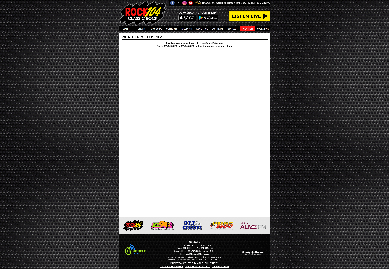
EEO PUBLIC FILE (195, 263)
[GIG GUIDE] (156, 28)
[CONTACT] (232, 28)
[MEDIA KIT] (186, 28)
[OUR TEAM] (217, 28)
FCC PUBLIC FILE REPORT (171, 267)
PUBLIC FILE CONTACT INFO (197, 267)
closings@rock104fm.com (209, 43)
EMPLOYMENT (211, 263)
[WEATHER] (247, 28)
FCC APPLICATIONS (220, 267)
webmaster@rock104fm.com (212, 260)
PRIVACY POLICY (178, 263)
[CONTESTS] (171, 28)
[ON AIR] (141, 28)
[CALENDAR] (262, 28)
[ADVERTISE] (202, 28)
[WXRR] (126, 28)
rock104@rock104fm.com (197, 254)
